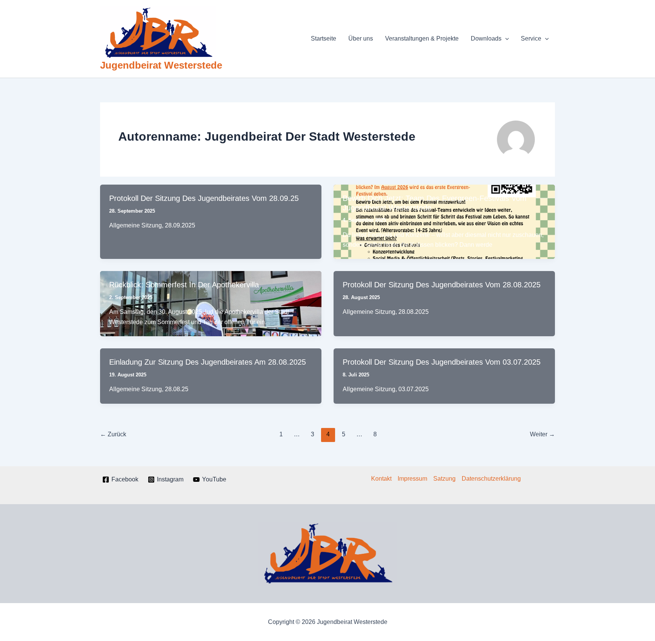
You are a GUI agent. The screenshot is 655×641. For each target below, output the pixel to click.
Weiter (542, 434)
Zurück (113, 434)
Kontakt (381, 478)
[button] (505, 39)
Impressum (412, 478)
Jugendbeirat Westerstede (161, 65)
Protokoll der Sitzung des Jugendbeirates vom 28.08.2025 (442, 285)
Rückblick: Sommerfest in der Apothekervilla (184, 285)
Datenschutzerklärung (491, 478)
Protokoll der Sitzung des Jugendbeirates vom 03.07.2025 (442, 362)
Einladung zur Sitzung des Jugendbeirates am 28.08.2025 (207, 362)
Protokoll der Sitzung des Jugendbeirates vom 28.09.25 (204, 198)
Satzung (444, 478)
